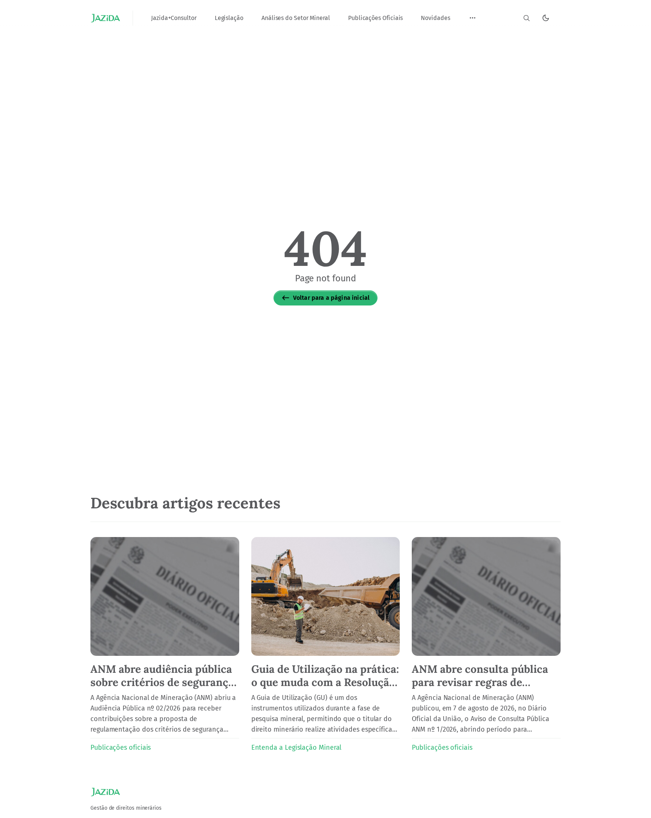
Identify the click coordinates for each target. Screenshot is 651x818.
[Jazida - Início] (105, 18)
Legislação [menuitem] (229, 17)
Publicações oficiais (120, 747)
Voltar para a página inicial (331, 297)
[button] (472, 18)
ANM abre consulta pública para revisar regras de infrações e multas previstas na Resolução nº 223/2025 (483, 688)
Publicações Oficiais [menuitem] (375, 17)
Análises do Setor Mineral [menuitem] (295, 17)
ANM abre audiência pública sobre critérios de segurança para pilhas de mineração (162, 682)
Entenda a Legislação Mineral (296, 747)
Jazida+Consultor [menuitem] (174, 17)
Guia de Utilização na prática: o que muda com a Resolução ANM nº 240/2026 (325, 682)
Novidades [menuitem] (435, 17)
